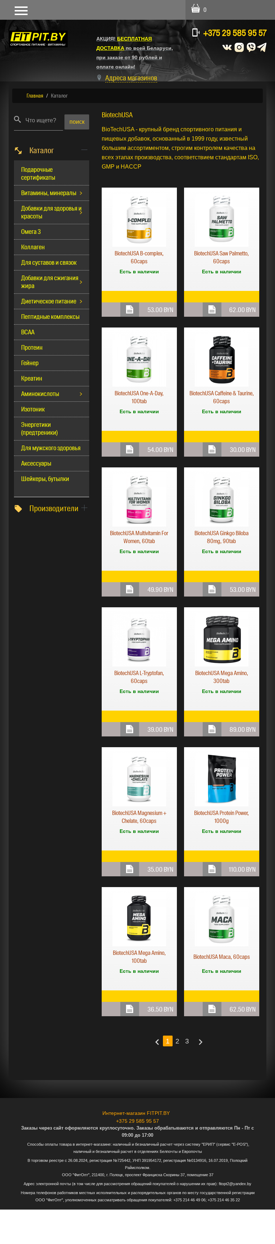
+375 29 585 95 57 (234, 33)
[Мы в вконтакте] (227, 47)
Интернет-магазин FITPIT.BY (136, 1113)
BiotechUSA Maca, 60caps (221, 956)
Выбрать (129, 309)
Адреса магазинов (131, 78)
